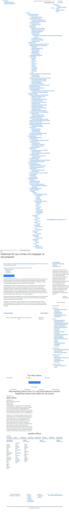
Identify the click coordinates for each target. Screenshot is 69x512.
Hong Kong (34, 61)
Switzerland (34, 70)
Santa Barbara (39, 211)
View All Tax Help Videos (34, 382)
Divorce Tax (56, 330)
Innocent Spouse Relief (35, 181)
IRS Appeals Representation (36, 124)
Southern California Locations (40, 201)
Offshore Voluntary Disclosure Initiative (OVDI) (40, 73)
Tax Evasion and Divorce (37, 17)
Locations (33, 191)
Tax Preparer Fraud (36, 157)
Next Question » (44, 313)
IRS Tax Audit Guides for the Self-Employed (39, 112)
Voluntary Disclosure (34, 158)
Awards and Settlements (35, 164)
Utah (35, 228)
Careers (57, 8)
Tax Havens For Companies (38, 39)
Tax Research (33, 175)
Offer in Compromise (34, 182)
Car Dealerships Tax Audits (60, 315)
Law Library (9, 263)
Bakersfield (38, 202)
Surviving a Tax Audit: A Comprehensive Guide (40, 123)
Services (28, 12)
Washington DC (39, 247)
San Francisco (39, 195)
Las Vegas (38, 223)
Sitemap (39, 494)
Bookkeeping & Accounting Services (38, 165)
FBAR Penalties (35, 52)
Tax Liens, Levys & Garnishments (37, 184)
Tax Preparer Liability (34, 154)
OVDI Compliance (36, 76)
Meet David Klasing (62, 7)
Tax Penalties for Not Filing (37, 146)
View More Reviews (61, 302)
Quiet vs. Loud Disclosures (37, 83)
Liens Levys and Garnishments (61, 334)
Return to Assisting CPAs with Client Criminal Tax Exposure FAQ (19, 318)
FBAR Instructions (36, 51)
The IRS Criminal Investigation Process (40, 140)
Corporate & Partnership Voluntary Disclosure (40, 160)
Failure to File (33, 148)
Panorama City (39, 209)
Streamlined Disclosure (35, 86)
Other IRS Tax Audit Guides (36, 117)
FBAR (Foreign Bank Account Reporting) (38, 45)
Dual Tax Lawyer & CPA (33, 14)
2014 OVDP (56, 361)
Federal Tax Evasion (34, 141)
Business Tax (33, 27)
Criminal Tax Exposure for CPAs (39, 155)
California (35, 192)
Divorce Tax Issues (34, 15)
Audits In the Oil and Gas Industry (39, 110)
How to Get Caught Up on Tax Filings (40, 150)
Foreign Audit (57, 359)
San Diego (38, 213)
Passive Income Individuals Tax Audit (40, 119)
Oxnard (38, 208)
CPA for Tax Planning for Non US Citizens (39, 172)
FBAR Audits (34, 46)
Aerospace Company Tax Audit (38, 96)
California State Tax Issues (35, 18)
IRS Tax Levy (34, 187)
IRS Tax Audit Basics (36, 129)
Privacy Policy (41, 495)
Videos (57, 11)
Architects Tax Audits (36, 97)
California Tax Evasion (34, 147)
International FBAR (36, 54)
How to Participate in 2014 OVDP (39, 80)
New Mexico (37, 225)
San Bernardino (39, 212)
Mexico (33, 65)
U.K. (33, 72)
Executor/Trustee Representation (61, 349)
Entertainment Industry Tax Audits (39, 104)
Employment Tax (35, 34)
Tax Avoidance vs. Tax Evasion (38, 144)
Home (52, 7)
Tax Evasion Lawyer (36, 143)
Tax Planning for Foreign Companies (40, 92)
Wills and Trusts (35, 171)
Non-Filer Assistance (36, 151)
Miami (37, 242)
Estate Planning (33, 168)
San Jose (38, 196)
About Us (56, 4)
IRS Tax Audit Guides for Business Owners (39, 95)
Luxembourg (35, 63)
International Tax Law (59, 360)
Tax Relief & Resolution (33, 178)
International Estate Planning (36, 55)
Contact (39, 497)
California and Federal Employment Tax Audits (40, 120)
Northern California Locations (40, 194)
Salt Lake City (39, 229)
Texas (35, 243)
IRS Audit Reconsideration (37, 126)
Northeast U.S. (36, 235)
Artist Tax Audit (35, 113)
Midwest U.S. (35, 230)
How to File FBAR (35, 49)
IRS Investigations (34, 138)
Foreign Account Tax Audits (36, 121)
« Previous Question (8, 313)
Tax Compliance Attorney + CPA (37, 167)
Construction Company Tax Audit (39, 102)
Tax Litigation (33, 25)
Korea (33, 62)
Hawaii (35, 219)
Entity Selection (57, 316)
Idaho (35, 232)
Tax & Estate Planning (33, 163)
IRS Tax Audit (33, 127)
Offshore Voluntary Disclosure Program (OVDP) (40, 78)
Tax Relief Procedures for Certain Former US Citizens (43, 90)
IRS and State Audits (36, 131)
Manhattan (8, 458)
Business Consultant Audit (37, 114)
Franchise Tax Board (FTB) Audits (39, 21)
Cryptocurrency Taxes (34, 22)
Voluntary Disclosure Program (38, 20)
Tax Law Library (58, 219)
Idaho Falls (38, 233)
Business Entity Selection (37, 31)
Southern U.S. (35, 239)
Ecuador (33, 59)
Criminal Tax (57, 328)
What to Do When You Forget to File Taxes (41, 153)
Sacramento (39, 199)
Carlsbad (38, 204)
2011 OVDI (56, 356)
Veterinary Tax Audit (36, 109)
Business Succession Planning (38, 28)
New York (36, 236)
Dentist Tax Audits (36, 103)
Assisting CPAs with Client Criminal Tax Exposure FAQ (24, 263)
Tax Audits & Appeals (32, 93)
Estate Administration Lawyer (38, 170)
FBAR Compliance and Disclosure (61, 357)
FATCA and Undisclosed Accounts (39, 79)
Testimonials (50, 219)
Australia (34, 58)
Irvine (37, 205)
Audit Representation (59, 321)
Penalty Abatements (34, 189)
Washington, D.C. (38, 246)
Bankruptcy (32, 179)
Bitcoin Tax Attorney (36, 24)
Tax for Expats (33, 56)
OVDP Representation (36, 82)
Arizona (36, 216)
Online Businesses (36, 41)
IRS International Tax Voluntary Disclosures (39, 44)
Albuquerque (39, 226)
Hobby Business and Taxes (36, 137)
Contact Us (63, 219)
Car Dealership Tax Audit (37, 100)
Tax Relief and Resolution (59, 343)
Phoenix (38, 218)
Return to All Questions (41, 318)
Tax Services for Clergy (37, 38)
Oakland (38, 198)
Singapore (34, 69)
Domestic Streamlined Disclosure (37, 87)
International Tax (31, 42)
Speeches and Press (60, 10)
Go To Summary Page (9, 275)
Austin (37, 245)
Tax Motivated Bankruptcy (35, 188)
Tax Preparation (33, 174)
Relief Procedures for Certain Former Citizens (40, 85)
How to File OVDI (35, 75)
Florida (35, 240)
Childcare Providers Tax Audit (38, 116)
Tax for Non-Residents (35, 89)
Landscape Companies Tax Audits (39, 107)
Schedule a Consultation (60, 1)
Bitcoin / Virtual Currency (59, 326)
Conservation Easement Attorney (37, 161)
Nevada (36, 222)
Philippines (34, 66)
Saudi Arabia (34, 68)
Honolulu (38, 221)
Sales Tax (56, 341)
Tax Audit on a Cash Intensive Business (38, 133)
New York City (39, 238)
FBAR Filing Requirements (37, 48)
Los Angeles (39, 206)
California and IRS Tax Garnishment (39, 185)
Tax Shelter (56, 345)
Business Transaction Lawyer (38, 29)
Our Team (58, 5)
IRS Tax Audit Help (36, 130)
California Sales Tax (36, 32)
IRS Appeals (56, 333)
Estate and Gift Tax (58, 351)
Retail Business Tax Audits (37, 106)
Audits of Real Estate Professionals (39, 99)
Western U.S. (35, 215)
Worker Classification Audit (36, 134)
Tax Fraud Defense (32, 136)
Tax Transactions (33, 177)
